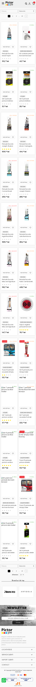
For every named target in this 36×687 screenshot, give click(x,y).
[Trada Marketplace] (19, 683)
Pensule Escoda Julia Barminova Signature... (25, 236)
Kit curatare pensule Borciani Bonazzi (26, 55)
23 (22, 16)
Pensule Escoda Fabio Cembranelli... (26, 280)
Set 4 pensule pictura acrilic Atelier (26, 552)
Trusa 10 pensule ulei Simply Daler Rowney (26, 507)
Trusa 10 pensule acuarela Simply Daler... (8, 372)
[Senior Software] (17, 683)
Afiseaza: (15, 575)
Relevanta (26, 11)
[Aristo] (9, 591)
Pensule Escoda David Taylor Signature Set (7, 56)
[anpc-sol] (26, 679)
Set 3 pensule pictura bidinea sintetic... (24, 101)
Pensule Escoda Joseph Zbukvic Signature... (7, 146)
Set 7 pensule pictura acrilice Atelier (7, 417)
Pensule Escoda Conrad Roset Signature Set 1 (7, 191)
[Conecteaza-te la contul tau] (29, 3)
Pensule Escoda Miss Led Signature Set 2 (8, 327)
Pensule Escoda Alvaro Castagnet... (26, 145)
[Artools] (26, 591)
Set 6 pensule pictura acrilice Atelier (7, 462)
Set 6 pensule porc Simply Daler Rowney (26, 372)
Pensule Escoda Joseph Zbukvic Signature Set (25, 191)
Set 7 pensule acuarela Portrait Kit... (25, 417)
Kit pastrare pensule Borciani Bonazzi (9, 506)
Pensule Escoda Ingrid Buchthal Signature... (7, 236)
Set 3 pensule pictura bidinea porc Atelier (7, 101)
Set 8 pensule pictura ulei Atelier (8, 552)
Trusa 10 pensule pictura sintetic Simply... (25, 462)
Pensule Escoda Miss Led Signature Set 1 (8, 281)
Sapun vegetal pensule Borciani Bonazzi (25, 327)
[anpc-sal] (10, 679)
